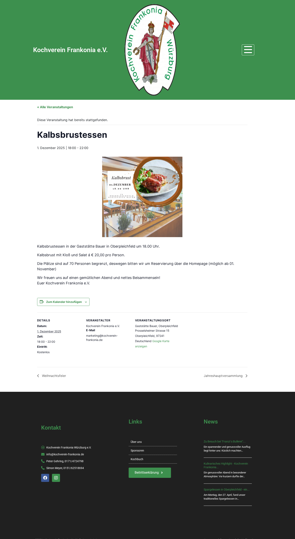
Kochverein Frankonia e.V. (70, 50)
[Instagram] (56, 478)
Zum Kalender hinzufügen (64, 301)
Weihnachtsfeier (53, 376)
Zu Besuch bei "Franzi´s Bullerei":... (225, 441)
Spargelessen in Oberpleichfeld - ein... (227, 489)
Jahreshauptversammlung (224, 376)
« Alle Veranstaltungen (55, 107)
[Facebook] (45, 478)
